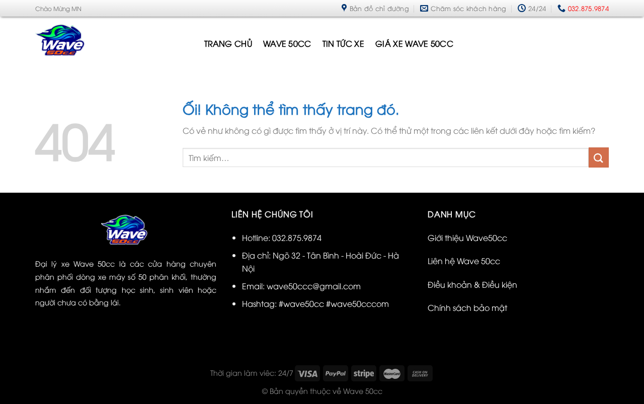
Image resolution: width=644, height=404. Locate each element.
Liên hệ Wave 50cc (464, 260)
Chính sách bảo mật (467, 307)
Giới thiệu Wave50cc (467, 237)
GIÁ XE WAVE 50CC (414, 43)
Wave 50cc (287, 43)
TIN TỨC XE (343, 43)
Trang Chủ (228, 43)
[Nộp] (599, 157)
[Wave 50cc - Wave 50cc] (112, 43)
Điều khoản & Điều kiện (472, 284)
